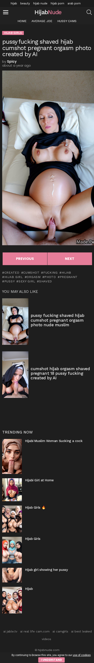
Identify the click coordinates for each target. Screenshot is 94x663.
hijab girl (13, 277)
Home (21, 21)
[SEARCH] (89, 12)
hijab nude (40, 3)
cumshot (31, 272)
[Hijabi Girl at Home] (12, 489)
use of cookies (82, 655)
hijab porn (57, 3)
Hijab (29, 589)
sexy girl (27, 281)
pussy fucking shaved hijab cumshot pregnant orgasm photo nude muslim (57, 320)
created (11, 272)
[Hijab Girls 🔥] (12, 519)
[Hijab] (12, 600)
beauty (25, 3)
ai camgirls (60, 631)
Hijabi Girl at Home (39, 480)
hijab (14, 3)
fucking (50, 272)
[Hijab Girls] (12, 550)
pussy (9, 281)
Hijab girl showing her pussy (46, 570)
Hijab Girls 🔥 (35, 507)
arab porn (74, 3)
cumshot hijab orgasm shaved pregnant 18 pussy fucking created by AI (60, 373)
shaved (45, 281)
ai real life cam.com (35, 631)
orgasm (33, 277)
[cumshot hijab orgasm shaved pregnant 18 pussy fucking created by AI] (15, 374)
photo (50, 277)
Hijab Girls (32, 539)
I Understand (51, 660)
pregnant (69, 277)
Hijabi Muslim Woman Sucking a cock (53, 441)
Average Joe (41, 21)
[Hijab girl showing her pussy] (12, 575)
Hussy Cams (67, 21)
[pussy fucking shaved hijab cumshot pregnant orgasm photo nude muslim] (15, 321)
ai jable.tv (10, 631)
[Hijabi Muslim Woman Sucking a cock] (12, 456)
